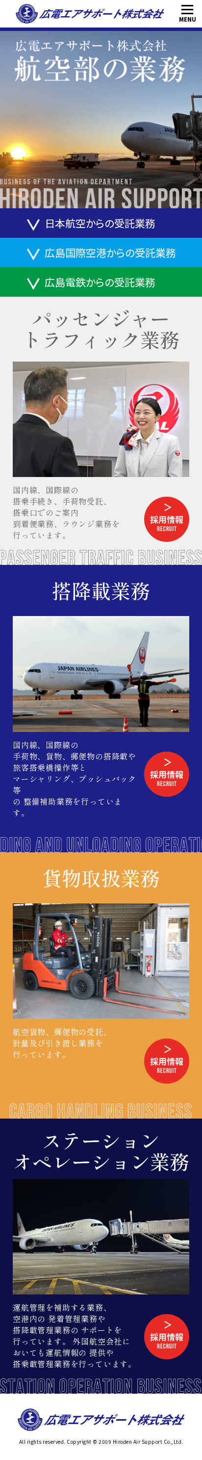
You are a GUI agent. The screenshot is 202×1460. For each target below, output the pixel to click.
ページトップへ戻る (176, 1434)
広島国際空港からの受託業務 (110, 252)
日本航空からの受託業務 (100, 223)
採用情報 (152, 502)
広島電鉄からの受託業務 (100, 282)
